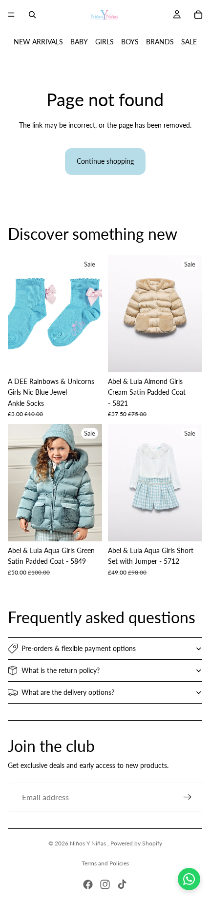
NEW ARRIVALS (38, 42)
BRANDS (160, 42)
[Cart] (198, 14)
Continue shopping (105, 161)
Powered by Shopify (136, 843)
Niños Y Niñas (88, 843)
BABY (79, 42)
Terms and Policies (105, 863)
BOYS (130, 42)
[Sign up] (187, 797)
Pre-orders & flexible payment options (78, 648)
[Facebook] (88, 884)
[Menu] (11, 14)
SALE (189, 42)
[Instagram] (105, 884)
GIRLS (104, 42)
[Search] (32, 14)
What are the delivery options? (67, 692)
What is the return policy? (60, 670)
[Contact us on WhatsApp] (189, 879)
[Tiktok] (122, 884)
